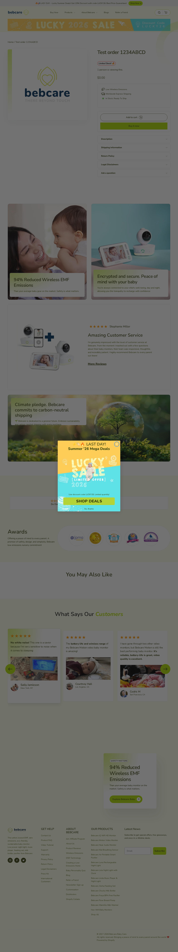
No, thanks (89, 509)
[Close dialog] (116, 444)
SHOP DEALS (89, 501)
